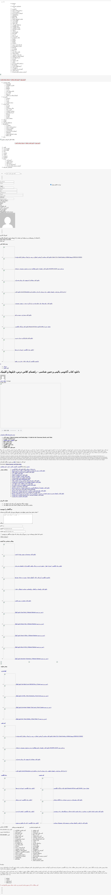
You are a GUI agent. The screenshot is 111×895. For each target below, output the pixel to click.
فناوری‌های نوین (19, 844)
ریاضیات (17, 846)
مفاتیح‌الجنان (18, 857)
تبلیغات (8, 879)
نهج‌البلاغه (17, 859)
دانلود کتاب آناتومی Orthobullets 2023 (21, 479)
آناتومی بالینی (13, 466)
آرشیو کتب (8, 881)
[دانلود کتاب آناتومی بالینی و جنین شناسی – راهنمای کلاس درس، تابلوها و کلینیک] (30, 427)
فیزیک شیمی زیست (20, 847)
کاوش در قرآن (18, 853)
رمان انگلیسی (4, 775)
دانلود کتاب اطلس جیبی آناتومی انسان (21, 477)
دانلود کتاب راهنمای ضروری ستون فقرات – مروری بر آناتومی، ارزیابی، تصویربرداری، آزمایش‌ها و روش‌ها (38, 493)
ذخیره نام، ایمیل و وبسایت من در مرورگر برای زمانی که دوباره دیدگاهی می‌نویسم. (22, 534)
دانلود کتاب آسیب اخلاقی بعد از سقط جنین (22, 483)
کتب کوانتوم (18, 840)
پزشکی (5, 366)
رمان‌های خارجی (37, 843)
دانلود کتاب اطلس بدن (17, 473)
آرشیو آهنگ (35, 849)
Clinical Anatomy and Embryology (14, 464)
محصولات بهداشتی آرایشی (5, 79)
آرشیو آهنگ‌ (9, 882)
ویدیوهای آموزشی (37, 853)
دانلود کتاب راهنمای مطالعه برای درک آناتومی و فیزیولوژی (26, 482)
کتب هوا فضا (18, 841)
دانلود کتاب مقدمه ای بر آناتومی (20, 486)
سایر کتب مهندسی (19, 849)
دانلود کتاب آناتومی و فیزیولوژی (19, 496)
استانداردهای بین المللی (21, 850)
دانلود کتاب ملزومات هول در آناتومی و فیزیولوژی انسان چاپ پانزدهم (29, 490)
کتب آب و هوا (36, 834)
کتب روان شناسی (37, 836)
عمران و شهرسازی (20, 839)
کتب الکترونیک (18, 833)
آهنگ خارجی (3, 671)
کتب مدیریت (18, 834)
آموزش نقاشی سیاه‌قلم (15, 79)
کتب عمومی (41, 775)
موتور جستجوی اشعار (38, 860)
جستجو (8, 878)
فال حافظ (35, 857)
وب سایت (2, 531)
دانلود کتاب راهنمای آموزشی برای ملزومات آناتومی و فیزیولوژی (28, 495)
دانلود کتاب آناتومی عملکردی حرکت (21, 476)
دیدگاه (1, 523)
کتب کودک (35, 844)
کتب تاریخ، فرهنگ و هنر (38, 839)
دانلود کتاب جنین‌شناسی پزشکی (20, 475)
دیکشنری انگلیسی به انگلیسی (22, 851)
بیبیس (28, 466)
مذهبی (34, 841)
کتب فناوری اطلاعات (20, 830)
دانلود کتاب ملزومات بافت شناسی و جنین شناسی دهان (25, 480)
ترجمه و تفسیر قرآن (20, 854)
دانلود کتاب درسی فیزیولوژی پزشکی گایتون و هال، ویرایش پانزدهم (28, 470)
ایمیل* (1, 528)
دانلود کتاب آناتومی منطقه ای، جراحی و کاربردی (24, 485)
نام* (1, 525)
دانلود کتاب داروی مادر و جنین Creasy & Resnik (23, 489)
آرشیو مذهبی (36, 854)
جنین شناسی (6, 440)
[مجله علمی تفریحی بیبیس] (0, 74)
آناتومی (12, 440)
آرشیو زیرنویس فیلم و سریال (40, 856)
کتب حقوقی (36, 830)
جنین (8, 466)
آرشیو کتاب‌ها (36, 851)
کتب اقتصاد (35, 831)
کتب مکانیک (18, 837)
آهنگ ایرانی (35, 847)
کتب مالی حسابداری (38, 833)
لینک (14, 462)
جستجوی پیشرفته (37, 859)
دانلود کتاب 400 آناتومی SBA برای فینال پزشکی (23, 469)
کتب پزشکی (18, 831)
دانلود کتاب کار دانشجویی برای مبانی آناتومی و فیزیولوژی (26, 492)
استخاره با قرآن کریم (20, 856)
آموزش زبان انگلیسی (38, 850)
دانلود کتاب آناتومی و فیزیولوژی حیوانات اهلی (23, 472)
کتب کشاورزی (18, 843)
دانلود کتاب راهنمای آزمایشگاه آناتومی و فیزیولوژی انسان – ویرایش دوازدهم (30, 487)
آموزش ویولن (23, 79)
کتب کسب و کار (19, 836)
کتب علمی (6, 368)
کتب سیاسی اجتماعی (38, 837)
